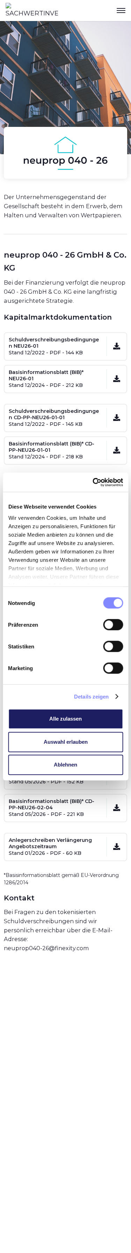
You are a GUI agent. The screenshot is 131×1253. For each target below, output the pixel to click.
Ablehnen (65, 765)
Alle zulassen (65, 719)
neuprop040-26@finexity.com (46, 948)
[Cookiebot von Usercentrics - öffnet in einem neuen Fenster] (93, 482)
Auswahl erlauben (66, 742)
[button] (121, 10)
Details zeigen (91, 697)
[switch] (113, 624)
